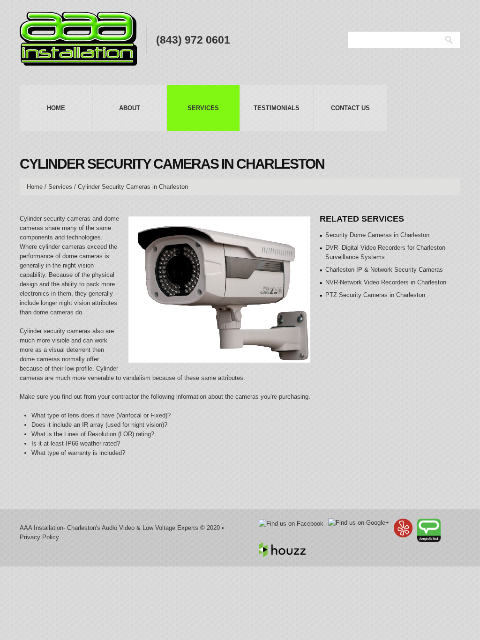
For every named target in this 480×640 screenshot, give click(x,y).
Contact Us (350, 108)
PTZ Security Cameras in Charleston (375, 294)
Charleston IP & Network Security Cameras (384, 269)
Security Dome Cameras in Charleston (377, 234)
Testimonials (277, 108)
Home (56, 108)
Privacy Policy (39, 537)
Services (203, 108)
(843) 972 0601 (193, 40)
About (129, 108)
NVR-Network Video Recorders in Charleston (385, 282)
